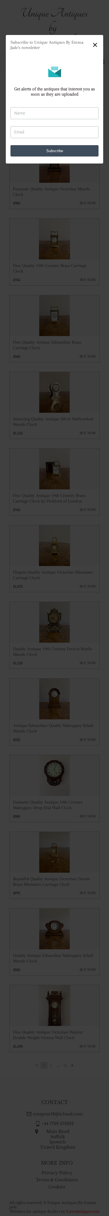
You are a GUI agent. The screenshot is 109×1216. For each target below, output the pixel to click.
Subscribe (54, 151)
